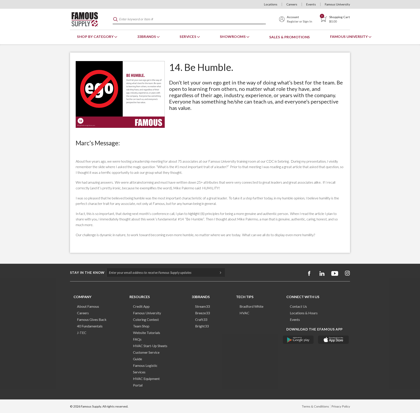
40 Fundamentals (90, 326)
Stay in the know (87, 272)
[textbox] (189, 19)
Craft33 (201, 319)
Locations (270, 4)
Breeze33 (202, 313)
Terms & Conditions (315, 406)
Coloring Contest (146, 319)
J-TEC (81, 332)
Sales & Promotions (289, 37)
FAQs (137, 339)
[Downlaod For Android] (298, 340)
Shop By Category (95, 36)
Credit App (141, 306)
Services (188, 36)
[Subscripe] (218, 272)
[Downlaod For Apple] (333, 340)
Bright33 (202, 326)
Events (311, 4)
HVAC (244, 313)
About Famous (88, 306)
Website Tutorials (146, 332)
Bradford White (251, 306)
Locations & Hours (304, 313)
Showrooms (233, 36)
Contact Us (298, 306)
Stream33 (202, 306)
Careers (291, 4)
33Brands (147, 36)
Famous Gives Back (92, 319)
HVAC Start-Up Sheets (150, 346)
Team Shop (141, 326)
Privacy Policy (340, 406)
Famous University (337, 4)
